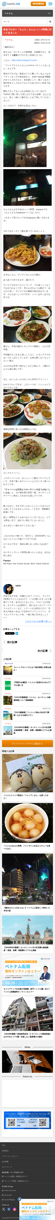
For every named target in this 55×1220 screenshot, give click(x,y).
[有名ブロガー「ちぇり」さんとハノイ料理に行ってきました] (16, 633)
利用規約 (5, 1151)
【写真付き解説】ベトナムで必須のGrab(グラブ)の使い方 (32, 683)
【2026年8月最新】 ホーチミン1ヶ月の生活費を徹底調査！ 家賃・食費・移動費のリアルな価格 (33, 730)
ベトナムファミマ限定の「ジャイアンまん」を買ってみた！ (26, 796)
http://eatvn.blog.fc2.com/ (24, 60)
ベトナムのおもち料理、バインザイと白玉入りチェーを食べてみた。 (27, 847)
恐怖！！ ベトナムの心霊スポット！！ (29, 651)
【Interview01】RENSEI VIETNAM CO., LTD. (28, 642)
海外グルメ (9, 47)
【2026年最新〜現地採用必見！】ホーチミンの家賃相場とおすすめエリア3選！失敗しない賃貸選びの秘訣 (27, 1035)
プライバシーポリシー (10, 1156)
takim (18, 585)
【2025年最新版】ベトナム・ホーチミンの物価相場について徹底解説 (32, 698)
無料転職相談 (38, 3)
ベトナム (9, 13)
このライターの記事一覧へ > (38, 621)
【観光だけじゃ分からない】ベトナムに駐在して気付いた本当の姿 (27, 909)
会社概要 (5, 1161)
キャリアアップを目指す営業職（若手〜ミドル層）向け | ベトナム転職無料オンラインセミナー (26, 990)
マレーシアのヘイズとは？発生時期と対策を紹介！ (32, 668)
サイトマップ (7, 1167)
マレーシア (9, 663)
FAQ (3, 1145)
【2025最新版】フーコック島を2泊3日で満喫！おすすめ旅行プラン (31, 713)
